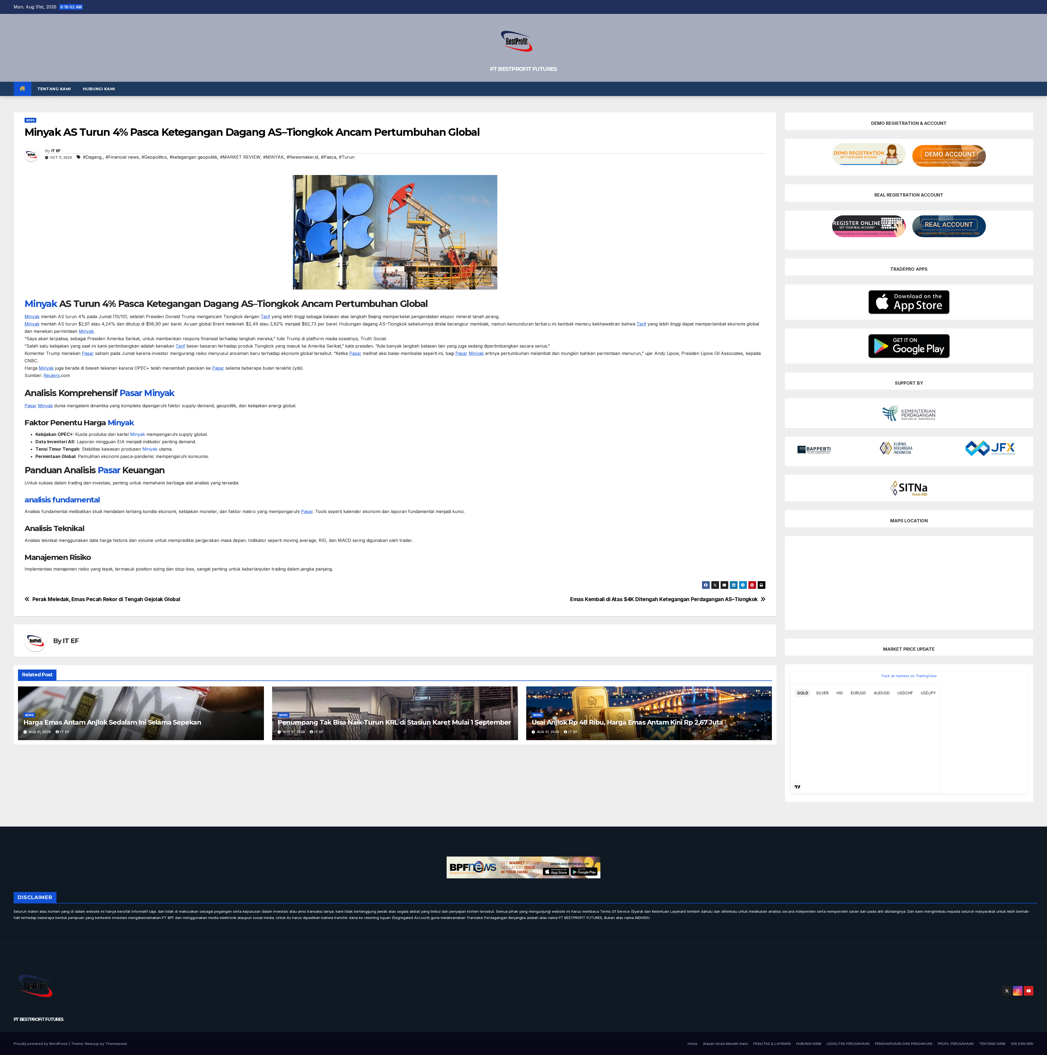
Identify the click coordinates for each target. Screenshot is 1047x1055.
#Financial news (122, 157)
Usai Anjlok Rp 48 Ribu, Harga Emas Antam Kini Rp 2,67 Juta (627, 722)
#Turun (346, 157)
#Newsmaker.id (302, 157)
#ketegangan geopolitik (193, 157)
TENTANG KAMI (54, 88)
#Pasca (328, 157)
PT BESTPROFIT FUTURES (523, 69)
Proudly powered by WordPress (41, 1043)
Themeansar (116, 1043)
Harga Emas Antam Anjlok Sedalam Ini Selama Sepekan (112, 722)
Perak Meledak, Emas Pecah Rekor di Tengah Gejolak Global (106, 599)
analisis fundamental (62, 499)
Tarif (265, 316)
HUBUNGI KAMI (99, 88)
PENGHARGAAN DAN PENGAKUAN (903, 1043)
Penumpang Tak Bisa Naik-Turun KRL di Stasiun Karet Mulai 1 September (394, 722)
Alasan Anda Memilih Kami (725, 1043)
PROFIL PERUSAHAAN (956, 1043)
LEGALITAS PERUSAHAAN (848, 1043)
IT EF (56, 150)
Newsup (92, 1043)
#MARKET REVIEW (240, 157)
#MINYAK (273, 157)
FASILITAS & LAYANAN (772, 1043)
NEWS (30, 120)
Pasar (88, 353)
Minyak (41, 303)
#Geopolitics (154, 157)
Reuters (52, 375)
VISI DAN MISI (1022, 1043)
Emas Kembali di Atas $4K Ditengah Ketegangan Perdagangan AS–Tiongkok (664, 599)
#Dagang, (93, 157)
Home (692, 1043)
